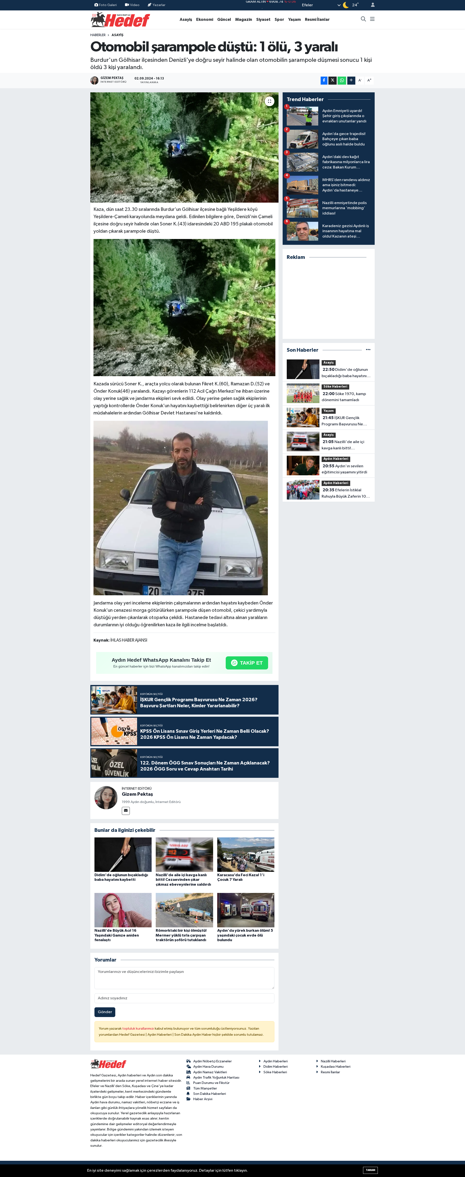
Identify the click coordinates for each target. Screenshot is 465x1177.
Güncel (224, 19)
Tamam (370, 1170)
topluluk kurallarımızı (138, 1028)
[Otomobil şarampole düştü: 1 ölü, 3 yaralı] (184, 147)
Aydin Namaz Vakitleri (210, 1072)
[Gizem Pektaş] (106, 797)
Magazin (243, 19)
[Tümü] (368, 350)
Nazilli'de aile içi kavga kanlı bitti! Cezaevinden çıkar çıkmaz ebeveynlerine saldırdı (183, 879)
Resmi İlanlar (317, 19)
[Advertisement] (329, 300)
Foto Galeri (108, 5)
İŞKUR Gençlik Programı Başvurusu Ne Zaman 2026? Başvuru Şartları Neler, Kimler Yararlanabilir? (342, 421)
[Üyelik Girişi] (371, 5)
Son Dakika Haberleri (209, 1094)
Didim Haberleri (276, 1066)
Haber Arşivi (202, 1099)
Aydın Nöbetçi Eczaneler (212, 1061)
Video (135, 5)
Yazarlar (159, 5)
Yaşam (294, 19)
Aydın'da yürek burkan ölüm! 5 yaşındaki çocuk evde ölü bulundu (245, 935)
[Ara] (363, 19)
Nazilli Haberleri (333, 1061)
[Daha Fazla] (351, 81)
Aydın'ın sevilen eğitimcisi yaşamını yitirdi (344, 469)
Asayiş (186, 19)
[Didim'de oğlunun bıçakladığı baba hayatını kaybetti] (123, 854)
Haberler (98, 35)
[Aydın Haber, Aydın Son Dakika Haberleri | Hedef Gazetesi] (120, 19)
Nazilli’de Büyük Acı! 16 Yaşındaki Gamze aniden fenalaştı (116, 935)
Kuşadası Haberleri (335, 1066)
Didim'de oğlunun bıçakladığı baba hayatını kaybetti (345, 373)
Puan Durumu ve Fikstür (211, 1083)
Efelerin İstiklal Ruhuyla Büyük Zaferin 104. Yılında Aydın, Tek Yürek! (346, 494)
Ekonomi (204, 19)
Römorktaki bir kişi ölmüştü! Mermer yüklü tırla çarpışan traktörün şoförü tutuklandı (181, 935)
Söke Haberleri (335, 386)
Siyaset (263, 19)
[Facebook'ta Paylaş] (324, 81)
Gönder (105, 1012)
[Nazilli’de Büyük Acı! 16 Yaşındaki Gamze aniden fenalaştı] (123, 910)
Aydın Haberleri (336, 459)
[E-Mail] (126, 811)
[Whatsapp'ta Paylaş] (342, 81)
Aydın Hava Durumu (208, 1066)
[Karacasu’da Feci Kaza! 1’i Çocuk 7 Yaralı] (245, 854)
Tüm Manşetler (205, 1088)
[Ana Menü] (372, 19)
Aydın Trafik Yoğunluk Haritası (216, 1077)
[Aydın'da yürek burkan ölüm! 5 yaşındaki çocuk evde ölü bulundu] (245, 910)
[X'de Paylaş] (332, 81)
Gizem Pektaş (137, 794)
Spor (279, 19)
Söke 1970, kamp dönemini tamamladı (344, 397)
